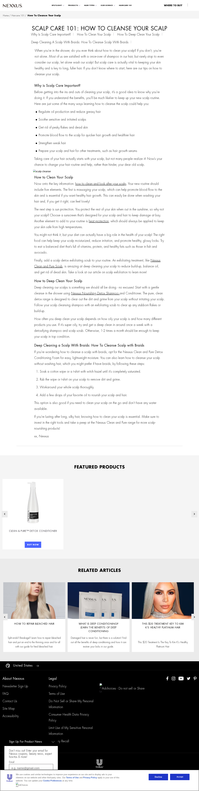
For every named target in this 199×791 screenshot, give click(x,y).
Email (11, 762)
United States (22, 665)
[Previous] (5, 514)
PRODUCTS (73, 5)
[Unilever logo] (99, 763)
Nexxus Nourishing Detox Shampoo (95, 293)
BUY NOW (33, 545)
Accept (180, 777)
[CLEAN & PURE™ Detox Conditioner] (32, 502)
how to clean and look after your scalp (100, 184)
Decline (158, 777)
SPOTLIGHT (57, 5)
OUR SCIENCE (107, 5)
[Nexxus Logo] (12, 5)
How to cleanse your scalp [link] (44, 15)
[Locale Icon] (8, 665)
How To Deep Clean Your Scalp (138, 34)
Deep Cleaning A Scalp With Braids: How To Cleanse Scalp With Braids (79, 42)
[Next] (194, 514)
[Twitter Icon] (188, 678)
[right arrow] (37, 665)
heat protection (99, 221)
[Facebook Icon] (167, 678)
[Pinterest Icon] (195, 678)
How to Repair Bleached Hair (34, 624)
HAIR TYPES (89, 5)
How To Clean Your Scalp (94, 34)
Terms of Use (72, 777)
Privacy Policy (90, 777)
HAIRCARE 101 (125, 5)
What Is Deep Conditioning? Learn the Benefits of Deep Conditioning (98, 628)
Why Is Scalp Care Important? (51, 34)
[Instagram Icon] (173, 678)
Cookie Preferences (52, 781)
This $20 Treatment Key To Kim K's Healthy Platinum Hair (163, 626)
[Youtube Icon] (181, 678)
